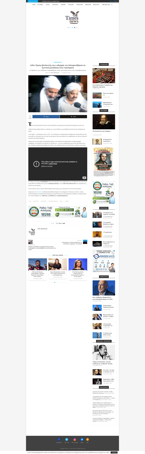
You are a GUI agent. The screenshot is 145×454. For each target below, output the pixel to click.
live (30, 201)
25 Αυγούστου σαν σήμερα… (102, 131)
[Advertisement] (72, 46)
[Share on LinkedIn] (60, 223)
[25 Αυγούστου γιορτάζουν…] (97, 142)
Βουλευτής (36, 201)
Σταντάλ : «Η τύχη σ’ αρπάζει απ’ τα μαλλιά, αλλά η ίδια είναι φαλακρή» (109, 372)
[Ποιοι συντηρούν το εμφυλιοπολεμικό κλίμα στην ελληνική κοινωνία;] (97, 95)
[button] (39, 1)
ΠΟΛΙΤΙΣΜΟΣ (55, 4)
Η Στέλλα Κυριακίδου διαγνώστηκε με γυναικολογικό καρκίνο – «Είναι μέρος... (78, 274)
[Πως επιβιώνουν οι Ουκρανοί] (97, 244)
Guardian (39, 192)
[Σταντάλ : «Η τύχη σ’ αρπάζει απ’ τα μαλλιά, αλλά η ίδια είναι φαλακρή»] (97, 372)
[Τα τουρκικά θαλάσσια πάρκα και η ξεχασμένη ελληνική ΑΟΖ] (97, 225)
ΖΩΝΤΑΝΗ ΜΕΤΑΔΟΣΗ (53, 201)
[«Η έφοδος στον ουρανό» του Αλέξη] (97, 215)
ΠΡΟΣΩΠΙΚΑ (71, 4)
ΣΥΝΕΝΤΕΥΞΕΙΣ (88, 4)
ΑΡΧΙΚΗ (33, 4)
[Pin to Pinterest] (59, 223)
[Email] (115, 1)
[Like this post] (54, 223)
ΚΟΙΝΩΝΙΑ (63, 4)
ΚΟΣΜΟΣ (66, 201)
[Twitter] (110, 1)
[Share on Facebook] (56, 223)
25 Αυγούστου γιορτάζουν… (107, 140)
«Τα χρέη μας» (107, 232)
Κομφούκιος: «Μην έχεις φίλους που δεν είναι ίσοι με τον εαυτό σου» (108, 381)
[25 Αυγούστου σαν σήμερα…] (104, 121)
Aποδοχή (114, 452)
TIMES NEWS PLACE (106, 4)
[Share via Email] (63, 223)
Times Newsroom (54, 72)
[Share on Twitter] (57, 223)
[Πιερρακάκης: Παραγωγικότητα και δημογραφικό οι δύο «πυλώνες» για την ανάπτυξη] (97, 308)
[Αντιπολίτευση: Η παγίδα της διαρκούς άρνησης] (104, 75)
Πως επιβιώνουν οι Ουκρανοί (109, 242)
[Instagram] (112, 1)
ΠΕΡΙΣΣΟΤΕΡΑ (96, 4)
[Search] (112, 5)
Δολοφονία (43, 201)
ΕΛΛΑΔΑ (47, 4)
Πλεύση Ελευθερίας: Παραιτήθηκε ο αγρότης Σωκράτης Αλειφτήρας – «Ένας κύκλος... (37, 274)
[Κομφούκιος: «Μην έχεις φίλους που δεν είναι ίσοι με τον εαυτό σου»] (97, 381)
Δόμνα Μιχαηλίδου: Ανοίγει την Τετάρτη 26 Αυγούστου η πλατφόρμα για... (57, 273)
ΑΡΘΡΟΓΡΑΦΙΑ (79, 4)
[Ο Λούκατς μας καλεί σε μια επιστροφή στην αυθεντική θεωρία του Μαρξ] (97, 335)
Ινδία (61, 201)
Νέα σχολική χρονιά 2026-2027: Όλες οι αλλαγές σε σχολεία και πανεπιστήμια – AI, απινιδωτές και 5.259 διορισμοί (103, 412)
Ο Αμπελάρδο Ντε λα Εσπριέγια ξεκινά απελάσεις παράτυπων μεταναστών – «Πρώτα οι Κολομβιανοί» (104, 398)
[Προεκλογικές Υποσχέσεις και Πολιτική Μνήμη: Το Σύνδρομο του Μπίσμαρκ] (97, 105)
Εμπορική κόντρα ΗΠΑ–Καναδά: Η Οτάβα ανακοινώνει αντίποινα (103, 392)
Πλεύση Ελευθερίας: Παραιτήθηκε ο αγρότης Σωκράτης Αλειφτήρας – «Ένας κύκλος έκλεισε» (103, 420)
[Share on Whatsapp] (62, 223)
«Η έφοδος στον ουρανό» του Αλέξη (109, 213)
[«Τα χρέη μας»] (97, 234)
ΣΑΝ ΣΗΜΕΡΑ (40, 4)
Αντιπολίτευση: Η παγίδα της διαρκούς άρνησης (103, 86)
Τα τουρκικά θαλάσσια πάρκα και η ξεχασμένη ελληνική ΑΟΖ (108, 225)
